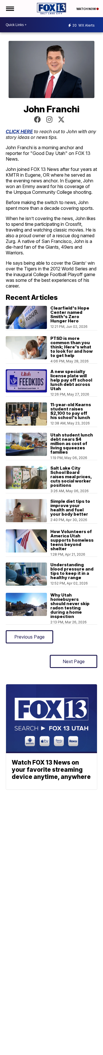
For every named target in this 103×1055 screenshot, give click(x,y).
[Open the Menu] (9, 8)
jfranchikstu (49, 119)
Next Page (74, 661)
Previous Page (29, 637)
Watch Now (86, 9)
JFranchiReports (37, 119)
